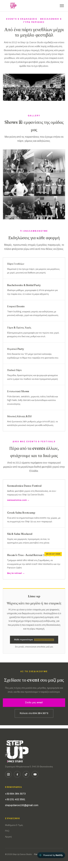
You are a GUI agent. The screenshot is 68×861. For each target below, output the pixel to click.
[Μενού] (61, 5)
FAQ (7, 831)
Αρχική (8, 837)
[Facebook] (17, 774)
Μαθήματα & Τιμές (14, 825)
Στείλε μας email (34, 702)
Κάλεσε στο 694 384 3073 (34, 713)
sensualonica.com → (18, 500)
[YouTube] (35, 774)
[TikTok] (26, 774)
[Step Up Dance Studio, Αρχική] (13, 6)
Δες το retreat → (16, 573)
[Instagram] (8, 774)
